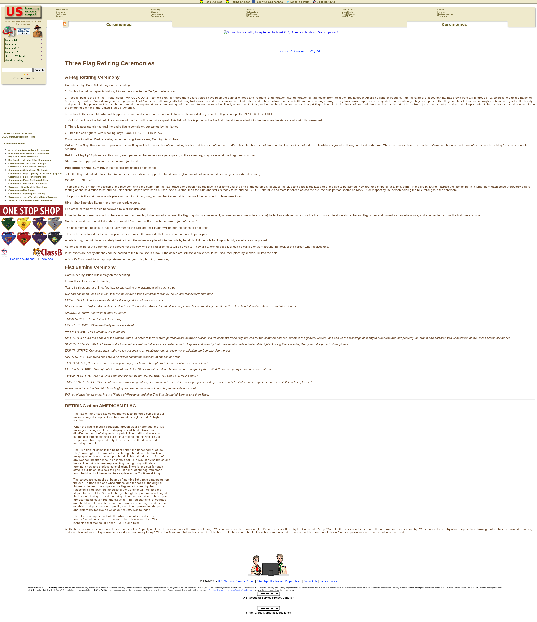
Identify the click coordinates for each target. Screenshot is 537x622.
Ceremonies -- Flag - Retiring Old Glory (28, 180)
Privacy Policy (328, 581)
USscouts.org (252, 16)
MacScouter (252, 14)
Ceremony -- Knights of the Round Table (28, 187)
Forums (441, 12)
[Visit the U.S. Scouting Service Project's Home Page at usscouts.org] (23, 19)
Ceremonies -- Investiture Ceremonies (27, 183)
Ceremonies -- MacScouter (21, 190)
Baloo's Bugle (348, 10)
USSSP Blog (348, 16)
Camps (440, 10)
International (157, 14)
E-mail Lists (347, 12)
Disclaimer (276, 581)
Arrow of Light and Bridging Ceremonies (28, 150)
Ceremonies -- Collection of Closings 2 (28, 167)
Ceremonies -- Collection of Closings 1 (28, 163)
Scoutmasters (157, 16)
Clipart (154, 12)
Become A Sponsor (22, 258)
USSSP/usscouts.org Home (17, 133)
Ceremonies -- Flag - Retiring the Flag (27, 177)
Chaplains (60, 12)
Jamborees (61, 14)
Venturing (442, 16)
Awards (250, 10)
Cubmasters (252, 12)
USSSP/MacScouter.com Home (18, 137)
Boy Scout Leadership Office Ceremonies (29, 160)
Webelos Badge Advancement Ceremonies (30, 200)
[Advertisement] (31, 107)
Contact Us (310, 581)
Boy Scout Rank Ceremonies (23, 157)
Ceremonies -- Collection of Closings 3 (28, 170)
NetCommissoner (445, 14)
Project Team (293, 581)
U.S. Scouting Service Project (236, 581)
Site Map (262, 581)
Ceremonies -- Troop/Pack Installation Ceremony (33, 197)
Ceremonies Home (14, 143)
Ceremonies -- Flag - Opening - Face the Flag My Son (35, 173)
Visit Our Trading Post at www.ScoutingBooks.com (230, 590)
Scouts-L (60, 16)
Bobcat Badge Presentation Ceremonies (28, 153)
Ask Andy (155, 10)
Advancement (62, 10)
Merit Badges (348, 14)
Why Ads (47, 258)
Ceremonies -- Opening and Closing (26, 193)
